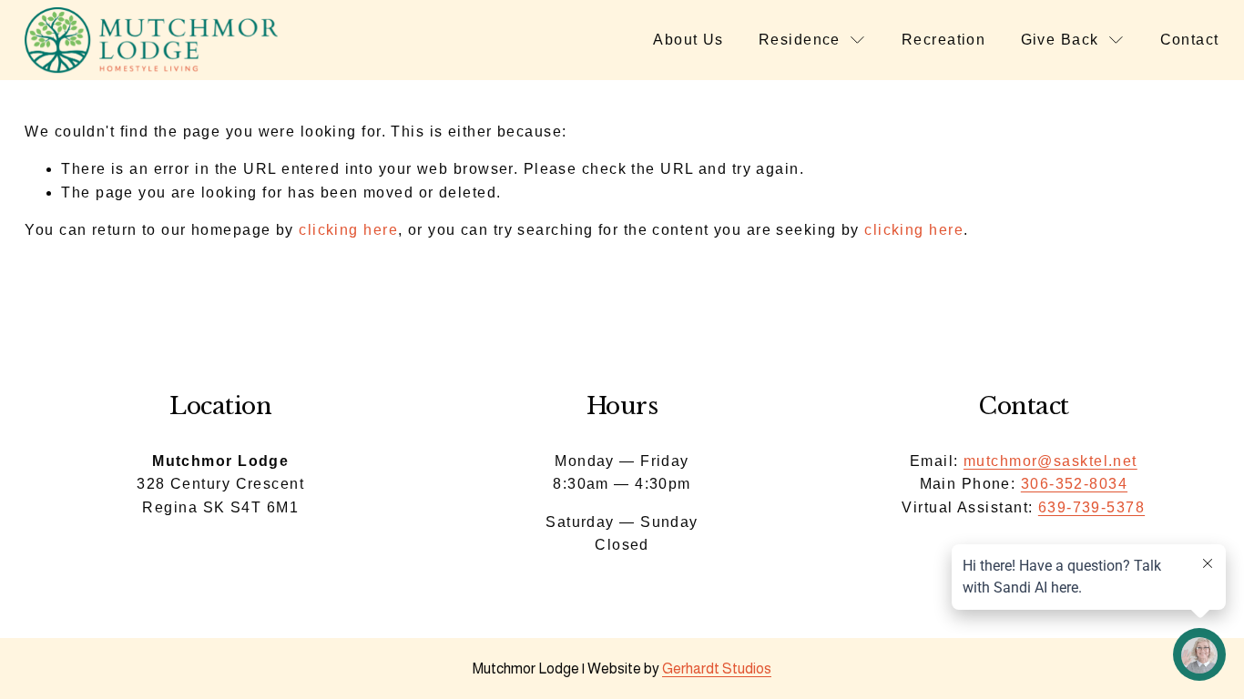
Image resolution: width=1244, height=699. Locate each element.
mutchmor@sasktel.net (1050, 461)
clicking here (348, 230)
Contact (1189, 39)
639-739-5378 (1091, 507)
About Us (688, 39)
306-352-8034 (1074, 483)
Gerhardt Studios (716, 668)
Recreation (943, 39)
